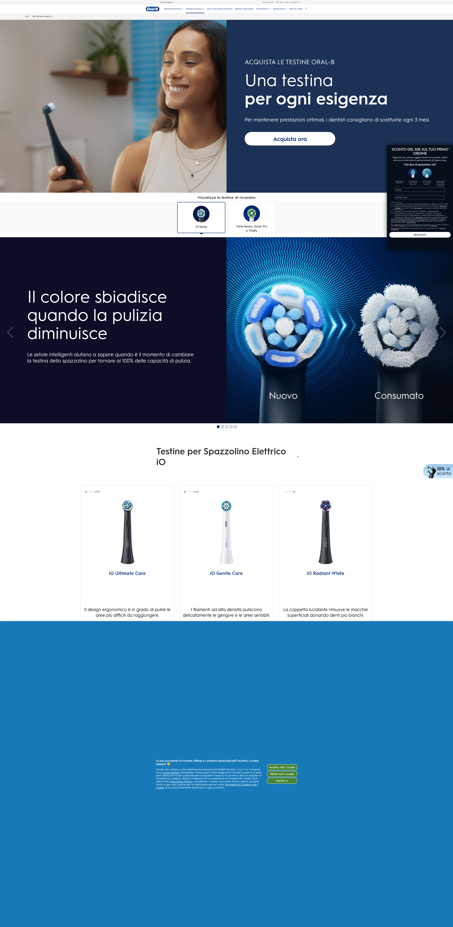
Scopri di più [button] (411, 222)
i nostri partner (170, 772)
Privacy (434, 226)
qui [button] (403, 226)
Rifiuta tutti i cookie (282, 774)
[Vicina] (450, 148)
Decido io (282, 780)
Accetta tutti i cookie (282, 767)
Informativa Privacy (181, 781)
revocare (418, 208)
